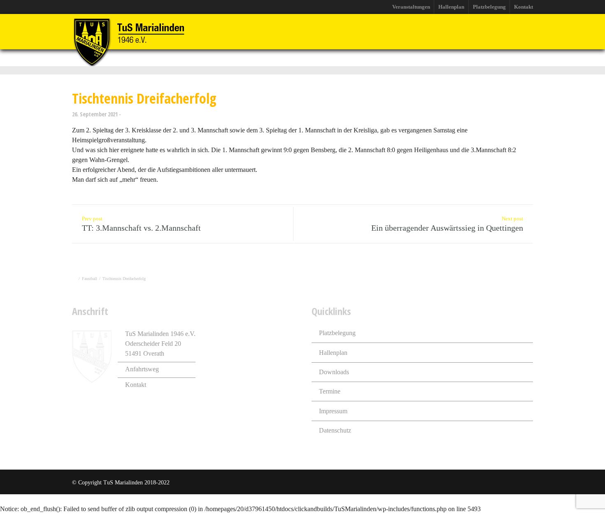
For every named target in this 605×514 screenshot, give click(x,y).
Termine (329, 391)
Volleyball (339, 57)
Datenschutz (335, 430)
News (170, 57)
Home (141, 57)
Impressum (333, 410)
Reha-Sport (381, 57)
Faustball (89, 278)
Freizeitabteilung (289, 57)
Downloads (334, 371)
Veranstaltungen (411, 7)
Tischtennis (425, 57)
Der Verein (205, 57)
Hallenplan (451, 7)
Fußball (242, 57)
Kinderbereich (473, 57)
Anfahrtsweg (142, 369)
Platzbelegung (489, 7)
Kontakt (523, 7)
